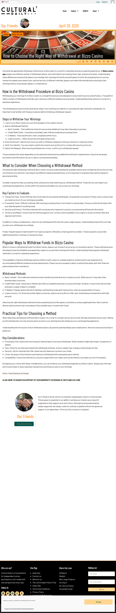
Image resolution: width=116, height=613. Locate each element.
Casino (6, 34)
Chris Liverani (73, 409)
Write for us (37, 579)
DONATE (85, 11)
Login (98, 2)
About (95, 11)
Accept (98, 602)
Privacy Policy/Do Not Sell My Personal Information (19, 608)
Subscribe (36, 586)
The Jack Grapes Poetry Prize (44, 582)
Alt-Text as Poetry (66, 586)
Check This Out (17, 34)
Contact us (36, 576)
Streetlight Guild (65, 589)
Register (105, 2)
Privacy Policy (38, 592)
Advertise (36, 573)
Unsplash (85, 409)
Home (64, 11)
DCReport (63, 573)
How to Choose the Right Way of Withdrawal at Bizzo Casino (53, 56)
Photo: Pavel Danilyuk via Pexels (15, 373)
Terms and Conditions (41, 589)
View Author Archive (24, 424)
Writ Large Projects (67, 579)
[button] (87, 61)
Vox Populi (63, 582)
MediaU (62, 576)
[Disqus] (58, 462)
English (6, 1)
